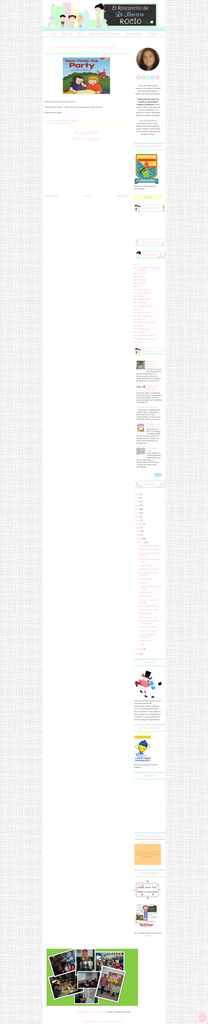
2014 (136, 513)
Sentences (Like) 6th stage (148, 601)
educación (140, 319)
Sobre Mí (67, 33)
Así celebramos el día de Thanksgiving (149, 622)
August (139, 523)
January (139, 649)
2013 (136, 516)
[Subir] (202, 1017)
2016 (136, 505)
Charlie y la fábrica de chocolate (151, 364)
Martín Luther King (147, 627)
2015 (136, 509)
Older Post (122, 196)
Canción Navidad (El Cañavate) (147, 635)
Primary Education (144, 293)
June (138, 527)
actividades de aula (144, 306)
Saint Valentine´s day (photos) (148, 573)
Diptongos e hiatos (151, 449)
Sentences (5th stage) (148, 609)
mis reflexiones (142, 329)
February (140, 542)
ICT (138, 286)
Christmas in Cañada (148, 630)
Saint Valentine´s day (148, 617)
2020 (136, 494)
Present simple (145, 579)
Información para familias (105, 33)
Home (53, 33)
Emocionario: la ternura (147, 407)
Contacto (153, 33)
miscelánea (141, 332)
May (138, 531)
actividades (57, 123)
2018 (136, 498)
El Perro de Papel (112, 1021)
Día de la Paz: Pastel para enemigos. (152, 387)
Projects (140, 296)
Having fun (141, 283)
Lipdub (142, 644)
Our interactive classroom (150, 569)
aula (138, 309)
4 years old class (146, 565)
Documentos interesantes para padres (147, 268)
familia (139, 325)
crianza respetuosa (144, 315)
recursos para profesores (147, 338)
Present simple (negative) (150, 545)
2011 (136, 520)
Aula (81, 33)
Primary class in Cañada (149, 549)
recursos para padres (145, 335)
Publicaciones (134, 33)
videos (139, 342)
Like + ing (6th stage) (148, 606)
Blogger (147, 935)
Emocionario (141, 273)
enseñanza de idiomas (146, 322)
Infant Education (143, 289)
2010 (136, 653)
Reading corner (69, 123)
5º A (138, 264)
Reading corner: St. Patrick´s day (153, 425)
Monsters (143, 582)
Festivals (140, 276)
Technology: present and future (149, 560)
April (138, 535)
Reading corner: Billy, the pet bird (149, 554)
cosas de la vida (143, 312)
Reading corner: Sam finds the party (150, 587)
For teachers (141, 280)
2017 (136, 501)
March (139, 538)
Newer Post (51, 196)
